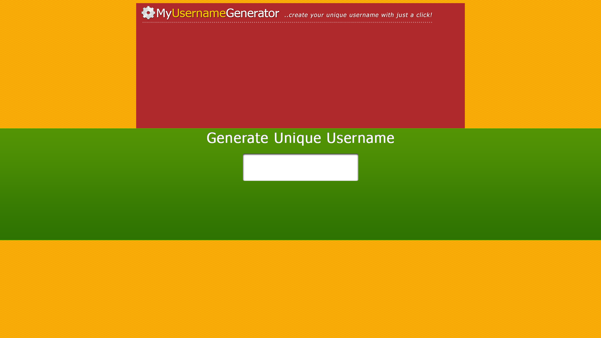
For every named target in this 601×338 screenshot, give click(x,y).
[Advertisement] (194, 80)
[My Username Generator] (300, 15)
